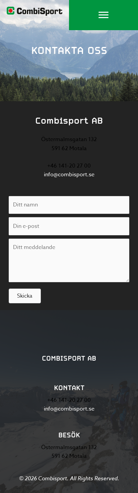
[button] (25, 296)
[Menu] (103, 15)
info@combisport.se (69, 175)
